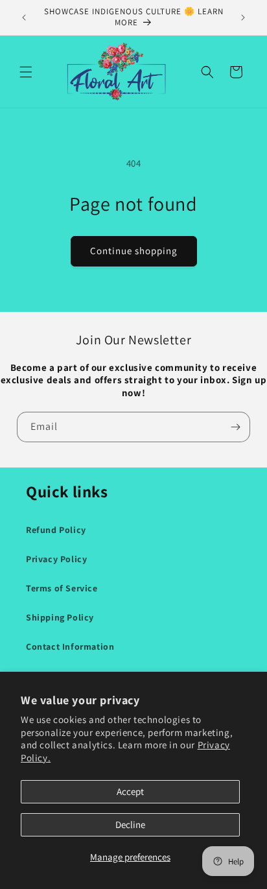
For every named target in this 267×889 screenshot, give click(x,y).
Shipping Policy (60, 617)
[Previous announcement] (24, 17)
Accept (130, 791)
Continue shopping (134, 250)
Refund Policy (56, 530)
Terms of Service (62, 588)
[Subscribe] (235, 427)
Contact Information (70, 646)
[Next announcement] (243, 17)
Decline (130, 824)
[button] (26, 72)
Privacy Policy (56, 559)
